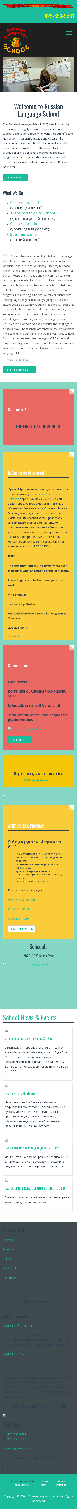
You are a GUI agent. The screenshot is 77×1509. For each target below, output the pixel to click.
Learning (45, 1481)
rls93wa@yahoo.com (21, 899)
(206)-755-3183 (18, 909)
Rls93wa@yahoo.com (38, 780)
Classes (8, 1240)
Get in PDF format (21, 928)
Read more (17, 739)
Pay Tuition (10, 1277)
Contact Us (61, 1485)
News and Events (22, 1485)
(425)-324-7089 (18, 918)
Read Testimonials (16, 369)
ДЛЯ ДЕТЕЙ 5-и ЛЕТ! (17, 1354)
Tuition (7, 1258)
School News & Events (30, 1017)
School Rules (11, 1268)
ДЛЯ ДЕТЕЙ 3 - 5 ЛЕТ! (18, 1325)
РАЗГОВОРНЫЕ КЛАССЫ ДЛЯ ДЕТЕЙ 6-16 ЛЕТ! (35, 1188)
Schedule (8, 1249)
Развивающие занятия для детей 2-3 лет (32, 1148)
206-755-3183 (16, 1439)
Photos (43, 1485)
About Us (62, 1481)
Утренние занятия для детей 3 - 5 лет (30, 1038)
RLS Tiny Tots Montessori (21, 1093)
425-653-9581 (16, 1434)
